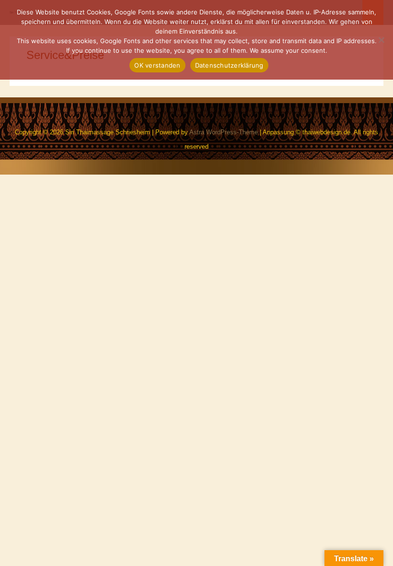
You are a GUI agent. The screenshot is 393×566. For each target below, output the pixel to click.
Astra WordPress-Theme (223, 132)
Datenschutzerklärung (229, 65)
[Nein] (381, 40)
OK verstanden (157, 65)
